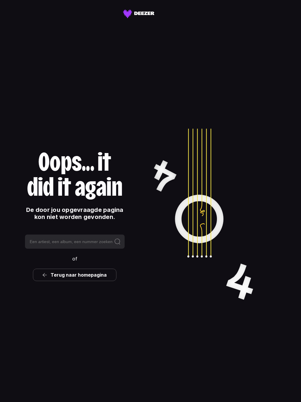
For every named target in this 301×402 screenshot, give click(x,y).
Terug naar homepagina (79, 275)
